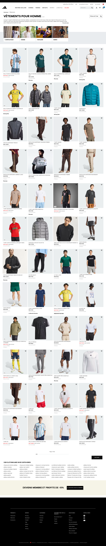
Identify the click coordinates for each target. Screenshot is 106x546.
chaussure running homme (42, 465)
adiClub (55, 523)
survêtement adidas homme (59, 465)
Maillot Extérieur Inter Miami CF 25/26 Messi (64, 209)
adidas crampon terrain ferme (27, 471)
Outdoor (26, 524)
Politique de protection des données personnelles (58, 542)
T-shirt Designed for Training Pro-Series (12, 208)
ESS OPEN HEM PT (32, 275)
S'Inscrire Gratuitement (75, 487)
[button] (20, 8)
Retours (70, 520)
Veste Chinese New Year (34, 108)
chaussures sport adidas (58, 467)
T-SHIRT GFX (31, 408)
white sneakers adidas (57, 477)
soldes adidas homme (73, 467)
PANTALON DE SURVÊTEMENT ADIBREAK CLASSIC (13, 174)
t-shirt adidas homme (89, 477)
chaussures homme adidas (90, 467)
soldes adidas (70, 465)
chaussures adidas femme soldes (74, 471)
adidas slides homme (89, 473)
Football (27, 520)
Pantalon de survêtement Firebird (62, 174)
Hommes (6, 12)
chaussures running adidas (42, 475)
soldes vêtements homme (58, 475)
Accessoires (12, 520)
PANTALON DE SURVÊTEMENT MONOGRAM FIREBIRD (39, 142)
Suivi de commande (73, 522)
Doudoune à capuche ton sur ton (36, 242)
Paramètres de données (24, 542)
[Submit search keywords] (92, 8)
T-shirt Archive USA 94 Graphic (61, 441)
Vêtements (12, 12)
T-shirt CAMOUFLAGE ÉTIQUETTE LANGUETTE (88, 208)
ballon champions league (58, 469)
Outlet (41, 522)
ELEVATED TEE (82, 308)
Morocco (34, 542)
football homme (24, 475)
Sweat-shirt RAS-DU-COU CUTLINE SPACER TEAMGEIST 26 (66, 242)
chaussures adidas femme (90, 475)
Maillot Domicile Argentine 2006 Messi (37, 441)
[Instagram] (84, 518)
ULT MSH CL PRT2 (57, 275)
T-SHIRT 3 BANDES (83, 73)
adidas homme (87, 465)
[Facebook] (84, 515)
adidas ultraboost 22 (41, 477)
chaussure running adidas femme (43, 469)
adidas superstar (8, 473)
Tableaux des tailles (73, 528)
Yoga (26, 522)
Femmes (41, 517)
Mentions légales (83, 542)
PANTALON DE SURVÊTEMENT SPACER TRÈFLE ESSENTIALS (40, 375)
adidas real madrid (24, 467)
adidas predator (24, 469)
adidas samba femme (9, 477)
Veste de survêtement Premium (10, 142)
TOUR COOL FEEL (82, 341)
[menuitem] (20, 8)
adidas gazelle (7, 475)
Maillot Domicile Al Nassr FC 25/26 (61, 308)
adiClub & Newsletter (73, 524)
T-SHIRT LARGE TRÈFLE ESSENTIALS (36, 209)
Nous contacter (72, 530)
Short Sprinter (82, 242)
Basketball (27, 517)
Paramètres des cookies (42, 542)
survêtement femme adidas (58, 471)
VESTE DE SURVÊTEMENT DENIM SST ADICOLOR (12, 275)
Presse (55, 521)
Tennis (26, 526)
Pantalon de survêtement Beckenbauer (88, 174)
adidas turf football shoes (26, 473)
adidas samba (7, 471)
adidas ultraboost (40, 467)
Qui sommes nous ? (58, 516)
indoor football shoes (25, 477)
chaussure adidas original (10, 469)
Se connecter (97, 4)
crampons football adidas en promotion (74, 469)
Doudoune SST (82, 108)
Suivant (97, 457)
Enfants (41, 520)
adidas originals (8, 467)
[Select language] (103, 4)
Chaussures (12, 515)
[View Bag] (103, 7)
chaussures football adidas (26, 465)
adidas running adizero (41, 473)
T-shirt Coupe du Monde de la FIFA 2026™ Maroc (13, 242)
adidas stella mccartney (90, 471)
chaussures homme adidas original (11, 465)
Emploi (55, 519)
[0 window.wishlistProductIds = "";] (100, 8)
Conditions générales (74, 542)
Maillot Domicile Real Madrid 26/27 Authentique (39, 175)
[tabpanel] (53, 255)
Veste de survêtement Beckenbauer (62, 341)
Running (26, 515)
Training (26, 528)
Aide (70, 515)
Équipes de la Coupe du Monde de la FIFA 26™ (74, 477)
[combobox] (87, 8)
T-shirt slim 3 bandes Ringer (85, 274)
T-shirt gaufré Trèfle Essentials (86, 408)
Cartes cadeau (72, 526)
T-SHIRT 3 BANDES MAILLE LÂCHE (35, 308)
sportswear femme (56, 473)
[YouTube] (84, 520)
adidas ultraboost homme (42, 471)
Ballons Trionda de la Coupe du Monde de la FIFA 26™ (74, 475)
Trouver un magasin (73, 532)
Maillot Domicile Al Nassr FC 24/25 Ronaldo (13, 108)
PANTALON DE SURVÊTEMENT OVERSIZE (87, 441)
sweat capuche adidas (89, 469)
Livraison (71, 517)
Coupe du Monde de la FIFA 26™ (74, 473)
